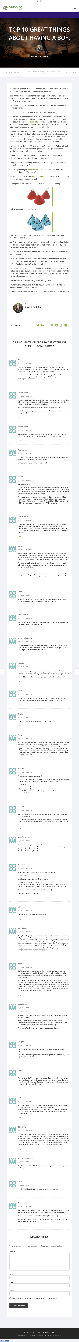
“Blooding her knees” (33, 122)
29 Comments (72, 72)
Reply (19, 383)
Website (11, 1290)
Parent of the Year (45, 71)
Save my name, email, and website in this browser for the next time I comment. (34, 1298)
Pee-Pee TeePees (38, 176)
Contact (38, 1332)
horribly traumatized (36, 170)
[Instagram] (41, 1)
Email (11, 1282)
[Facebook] (37, 1)
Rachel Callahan (33, 307)
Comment (12, 1251)
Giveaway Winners (49, 1332)
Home (26, 1332)
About (32, 1332)
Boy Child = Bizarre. (33, 71)
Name (11, 1274)
